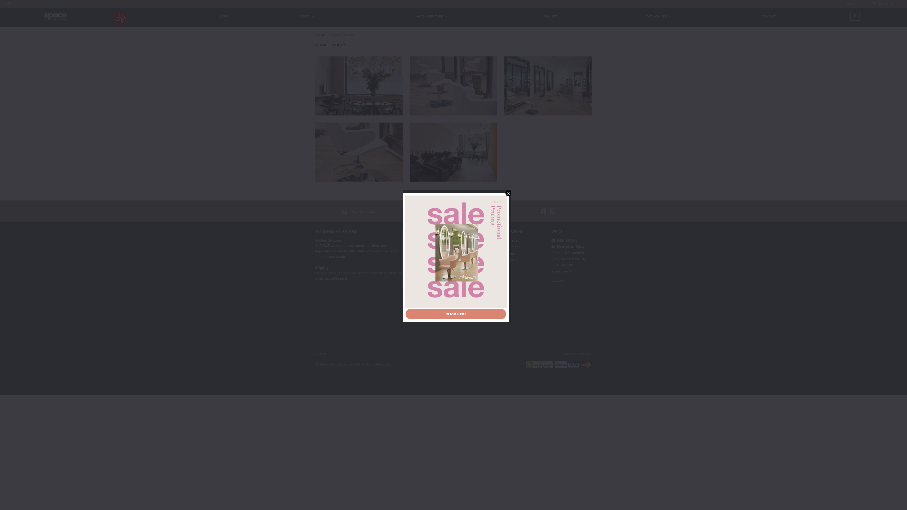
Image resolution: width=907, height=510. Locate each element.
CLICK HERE (455, 314)
